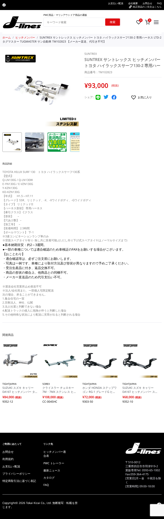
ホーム (6, 37)
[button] (146, 97)
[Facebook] (4, 5)
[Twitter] (106, 98)
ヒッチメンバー (25, 37)
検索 (112, 22)
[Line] (98, 99)
